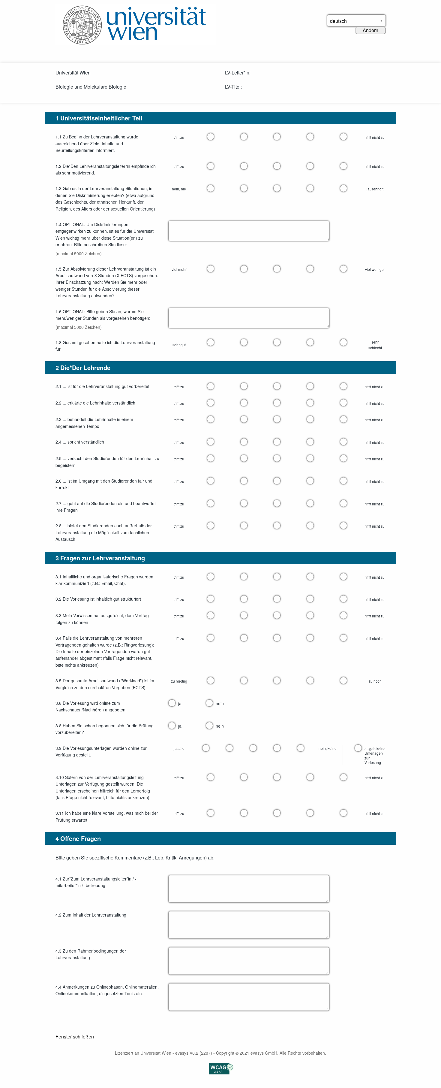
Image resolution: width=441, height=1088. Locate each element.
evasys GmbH (263, 1053)
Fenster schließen (75, 1036)
